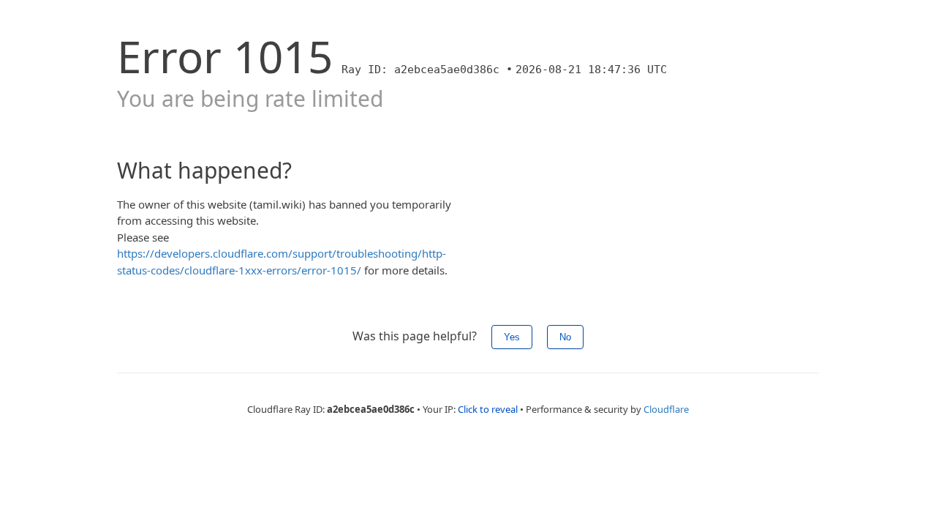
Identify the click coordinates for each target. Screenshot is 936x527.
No (565, 337)
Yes (512, 337)
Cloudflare (666, 409)
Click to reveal (488, 409)
